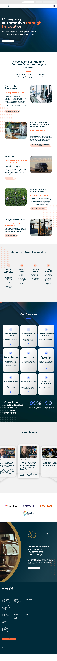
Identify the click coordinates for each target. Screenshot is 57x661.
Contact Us (8, 638)
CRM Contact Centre (5, 598)
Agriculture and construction (38, 208)
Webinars (15, 618)
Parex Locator (4, 622)
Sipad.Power (4, 629)
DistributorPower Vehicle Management (6, 608)
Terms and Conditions (29, 616)
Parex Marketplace (5, 623)
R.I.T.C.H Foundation (29, 599)
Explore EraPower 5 (8, 37)
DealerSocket (4, 603)
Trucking (8, 178)
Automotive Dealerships (11, 111)
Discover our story (34, 568)
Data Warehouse (4, 600)
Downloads (15, 617)
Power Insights (4, 627)
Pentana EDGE (4, 625)
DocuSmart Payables (5, 615)
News (15, 616)
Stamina (3, 630)
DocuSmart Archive (5, 614)
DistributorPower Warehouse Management (6, 610)
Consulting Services (5, 595)
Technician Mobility (5, 631)
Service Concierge (5, 628)
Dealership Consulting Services (7, 602)
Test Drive (3, 632)
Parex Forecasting (5, 621)
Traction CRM (4, 634)
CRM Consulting (4, 596)
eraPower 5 (3, 617)
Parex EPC (3, 620)
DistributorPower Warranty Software (6, 613)
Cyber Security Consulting (6, 599)
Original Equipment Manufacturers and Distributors (40, 145)
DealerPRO (3, 601)
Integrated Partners (10, 235)
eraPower (3, 616)
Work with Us (28, 598)
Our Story (27, 595)
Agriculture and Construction (18, 601)
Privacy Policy (28, 617)
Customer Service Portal (9, 642)
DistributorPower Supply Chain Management (7, 606)
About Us (27, 596)
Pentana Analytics (5, 624)
